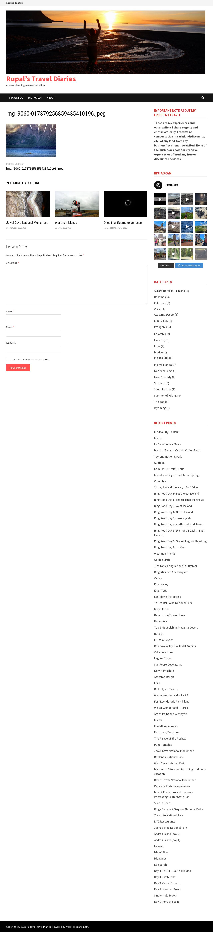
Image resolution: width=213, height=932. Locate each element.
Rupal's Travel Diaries (38, 926)
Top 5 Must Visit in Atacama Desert (176, 627)
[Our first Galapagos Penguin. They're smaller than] (174, 227)
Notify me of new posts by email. (29, 359)
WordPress (72, 926)
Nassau (158, 846)
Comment (12, 263)
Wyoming (160, 408)
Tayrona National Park (168, 456)
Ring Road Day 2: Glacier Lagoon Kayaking (180, 541)
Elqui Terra (161, 590)
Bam (85, 926)
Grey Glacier (161, 609)
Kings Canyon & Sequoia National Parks (178, 809)
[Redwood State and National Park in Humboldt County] (187, 254)
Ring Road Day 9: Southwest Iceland (176, 493)
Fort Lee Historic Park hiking (172, 701)
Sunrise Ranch (162, 803)
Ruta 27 (159, 634)
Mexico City (161, 358)
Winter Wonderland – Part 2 (171, 695)
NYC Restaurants (164, 821)
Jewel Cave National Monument (27, 223)
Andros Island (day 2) (167, 834)
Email (10, 327)
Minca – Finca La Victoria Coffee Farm (177, 450)
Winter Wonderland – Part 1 (171, 708)
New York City (162, 377)
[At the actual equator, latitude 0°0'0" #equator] (187, 240)
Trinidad (159, 402)
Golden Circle (162, 560)
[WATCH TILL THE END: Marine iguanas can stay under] (187, 199)
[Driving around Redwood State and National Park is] (174, 254)
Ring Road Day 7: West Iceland (173, 506)
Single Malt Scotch (165, 895)
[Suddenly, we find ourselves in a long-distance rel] (160, 240)
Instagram (35, 97)
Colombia (160, 334)
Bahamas (160, 297)
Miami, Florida (163, 365)
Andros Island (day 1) (167, 840)
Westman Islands (66, 223)
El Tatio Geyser (163, 640)
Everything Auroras (166, 726)
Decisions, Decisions (166, 732)
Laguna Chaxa (162, 658)
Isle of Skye (161, 852)
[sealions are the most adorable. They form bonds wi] (174, 199)
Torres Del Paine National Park (173, 603)
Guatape (159, 463)
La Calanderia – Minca (167, 444)
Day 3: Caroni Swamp (167, 883)
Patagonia (160, 327)
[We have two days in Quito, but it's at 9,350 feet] (160, 254)
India (157, 346)
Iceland (158, 340)
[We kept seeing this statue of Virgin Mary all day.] (201, 227)
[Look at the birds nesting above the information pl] (201, 254)
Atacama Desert (164, 314)
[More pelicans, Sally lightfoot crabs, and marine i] (160, 213)
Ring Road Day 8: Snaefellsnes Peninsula (179, 500)
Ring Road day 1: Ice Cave (170, 547)
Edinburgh (160, 865)
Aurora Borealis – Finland (169, 291)
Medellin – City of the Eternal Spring (176, 475)
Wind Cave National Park (169, 763)
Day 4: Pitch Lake (164, 877)
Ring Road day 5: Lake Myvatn (173, 518)
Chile (157, 309)
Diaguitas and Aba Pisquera (171, 572)
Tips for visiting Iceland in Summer (175, 566)
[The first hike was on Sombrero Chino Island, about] (201, 213)
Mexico (158, 352)
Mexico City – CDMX (166, 432)
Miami (158, 720)
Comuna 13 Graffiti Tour (169, 469)
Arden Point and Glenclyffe (170, 714)
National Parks (163, 371)
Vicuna (158, 578)
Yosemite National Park (168, 815)
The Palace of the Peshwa (170, 738)
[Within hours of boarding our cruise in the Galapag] (187, 227)
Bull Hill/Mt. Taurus (166, 689)
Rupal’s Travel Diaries (41, 78)
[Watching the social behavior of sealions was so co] (160, 199)
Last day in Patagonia (167, 597)
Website (11, 342)
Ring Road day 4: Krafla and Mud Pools (178, 524)
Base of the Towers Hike (169, 615)
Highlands (160, 858)
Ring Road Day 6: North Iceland (173, 512)
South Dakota (162, 389)
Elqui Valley (161, 321)
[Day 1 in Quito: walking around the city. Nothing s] (201, 240)
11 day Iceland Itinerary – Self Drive (176, 487)
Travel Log (16, 97)
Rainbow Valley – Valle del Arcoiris (175, 646)
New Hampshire (164, 671)
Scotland (159, 383)
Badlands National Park (168, 757)
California (160, 303)
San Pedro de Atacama (168, 664)
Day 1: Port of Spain (166, 902)
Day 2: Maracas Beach (167, 889)
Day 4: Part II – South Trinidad (172, 871)
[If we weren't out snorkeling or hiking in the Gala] (201, 199)
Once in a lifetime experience (123, 223)
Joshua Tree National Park (170, 828)
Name (10, 311)
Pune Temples (163, 745)
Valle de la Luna (163, 652)
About (51, 97)
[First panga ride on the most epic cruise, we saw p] (160, 227)
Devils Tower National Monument (175, 780)
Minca (157, 438)
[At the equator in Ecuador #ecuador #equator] (174, 240)
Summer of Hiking (165, 395)
